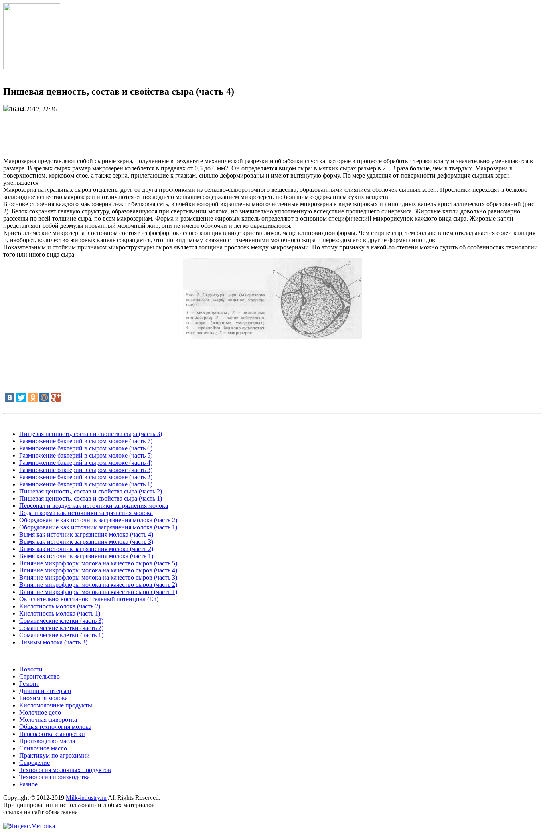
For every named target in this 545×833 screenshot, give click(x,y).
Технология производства (54, 777)
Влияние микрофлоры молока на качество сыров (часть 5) (98, 563)
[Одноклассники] (33, 397)
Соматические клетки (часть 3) (61, 620)
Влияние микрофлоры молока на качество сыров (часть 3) (98, 577)
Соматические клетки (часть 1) (61, 635)
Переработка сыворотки (52, 733)
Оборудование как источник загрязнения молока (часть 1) (98, 527)
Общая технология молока (55, 726)
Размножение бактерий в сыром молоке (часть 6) (85, 448)
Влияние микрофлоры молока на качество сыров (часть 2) (98, 584)
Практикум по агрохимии (54, 755)
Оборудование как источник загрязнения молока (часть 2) (98, 520)
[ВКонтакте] (9, 397)
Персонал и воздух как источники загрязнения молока (93, 505)
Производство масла (47, 741)
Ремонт (29, 683)
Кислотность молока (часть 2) (59, 606)
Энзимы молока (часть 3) (53, 642)
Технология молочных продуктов (65, 769)
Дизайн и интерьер (45, 690)
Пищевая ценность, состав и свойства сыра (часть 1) (90, 498)
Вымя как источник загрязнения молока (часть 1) (86, 556)
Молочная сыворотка (48, 719)
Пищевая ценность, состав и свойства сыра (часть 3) (90, 433)
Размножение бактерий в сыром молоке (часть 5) (85, 455)
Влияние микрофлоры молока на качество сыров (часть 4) (98, 570)
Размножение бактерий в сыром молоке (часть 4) (85, 462)
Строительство (39, 676)
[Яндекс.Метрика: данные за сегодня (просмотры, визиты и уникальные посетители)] (29, 826)
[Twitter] (21, 397)
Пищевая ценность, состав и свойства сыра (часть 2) (90, 491)
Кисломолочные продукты (55, 705)
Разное (28, 784)
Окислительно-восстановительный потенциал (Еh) (88, 599)
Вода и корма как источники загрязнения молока (86, 512)
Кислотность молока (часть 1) (59, 613)
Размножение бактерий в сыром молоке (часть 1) (85, 484)
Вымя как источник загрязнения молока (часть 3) (86, 541)
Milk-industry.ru (86, 797)
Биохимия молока (43, 698)
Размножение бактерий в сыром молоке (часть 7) (85, 441)
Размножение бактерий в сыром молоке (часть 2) (85, 477)
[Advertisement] (272, 131)
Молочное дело (40, 712)
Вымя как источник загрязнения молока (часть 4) (86, 534)
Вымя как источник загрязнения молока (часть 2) (86, 548)
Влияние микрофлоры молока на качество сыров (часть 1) (98, 591)
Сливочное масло (43, 748)
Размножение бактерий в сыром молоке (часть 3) (85, 469)
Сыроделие (34, 762)
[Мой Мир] (44, 397)
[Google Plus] (56, 397)
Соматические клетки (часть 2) (61, 627)
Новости (31, 669)
